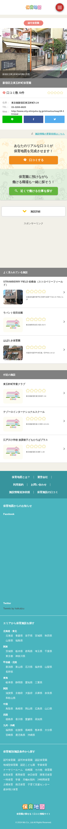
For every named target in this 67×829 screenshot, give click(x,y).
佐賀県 (19, 730)
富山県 (19, 666)
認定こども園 (27, 764)
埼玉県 (38, 651)
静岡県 (19, 682)
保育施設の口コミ (47, 492)
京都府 (19, 693)
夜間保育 (20, 774)
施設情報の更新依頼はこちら (50, 133)
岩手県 (29, 635)
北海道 (9, 635)
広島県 (38, 708)
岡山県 (29, 708)
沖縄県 (31, 734)
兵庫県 (38, 693)
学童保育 (42, 764)
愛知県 (29, 682)
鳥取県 (9, 708)
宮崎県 (9, 734)
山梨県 (48, 666)
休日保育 (32, 774)
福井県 (38, 666)
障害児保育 (46, 774)
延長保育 (8, 774)
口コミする (36, 160)
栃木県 (19, 651)
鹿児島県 (20, 734)
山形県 (9, 640)
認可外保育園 (25, 759)
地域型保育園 (10, 764)
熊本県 (38, 730)
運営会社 (42, 477)
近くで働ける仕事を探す (36, 191)
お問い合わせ (39, 484)
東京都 (9, 656)
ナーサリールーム (13, 769)
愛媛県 (29, 719)
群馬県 (29, 651)
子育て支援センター (39, 784)
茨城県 (9, 651)
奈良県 (48, 693)
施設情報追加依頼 (19, 492)
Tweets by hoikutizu (13, 608)
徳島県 (9, 719)
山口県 (48, 708)
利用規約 (18, 484)
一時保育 (8, 779)
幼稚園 (29, 769)
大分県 (48, 730)
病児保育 (20, 784)
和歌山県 (10, 698)
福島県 (19, 640)
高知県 (38, 719)
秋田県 (48, 635)
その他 (38, 769)
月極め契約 (29, 779)
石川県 (29, 666)
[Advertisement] (33, 246)
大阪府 (29, 693)
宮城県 (38, 635)
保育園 (48, 769)
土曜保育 (8, 784)
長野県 (9, 671)
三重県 (38, 682)
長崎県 (29, 730)
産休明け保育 (10, 789)
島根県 (19, 708)
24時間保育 (43, 779)
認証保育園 (41, 759)
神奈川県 (20, 656)
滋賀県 (9, 693)
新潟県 (9, 666)
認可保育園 (9, 759)
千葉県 (48, 651)
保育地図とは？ (21, 477)
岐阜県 (9, 682)
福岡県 (9, 730)
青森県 (19, 635)
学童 (17, 779)
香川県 (19, 719)
